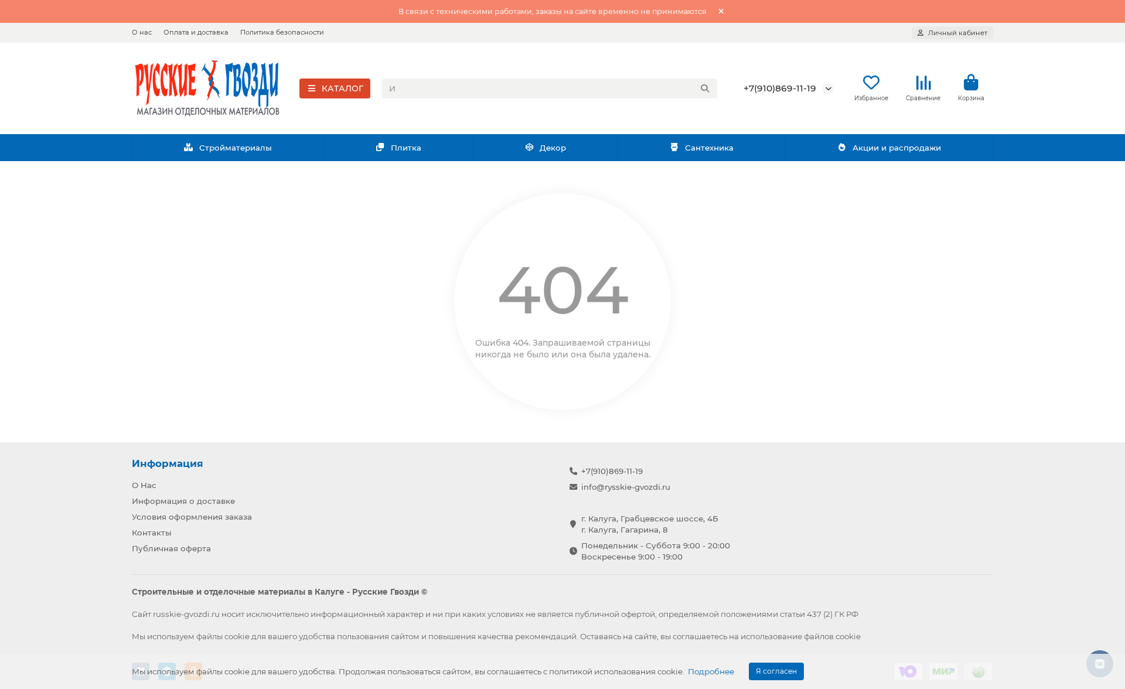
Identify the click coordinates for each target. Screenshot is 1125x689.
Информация (167, 463)
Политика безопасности (282, 32)
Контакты (152, 532)
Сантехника (709, 147)
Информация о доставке (183, 501)
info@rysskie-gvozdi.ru (625, 487)
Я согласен (776, 671)
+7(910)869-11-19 (780, 88)
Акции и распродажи (897, 147)
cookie (237, 636)
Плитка (406, 147)
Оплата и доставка (196, 32)
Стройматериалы (235, 147)
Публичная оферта (171, 548)
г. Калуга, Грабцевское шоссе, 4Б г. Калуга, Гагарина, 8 (649, 524)
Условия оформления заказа (192, 516)
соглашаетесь (700, 636)
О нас (142, 32)
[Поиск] (705, 88)
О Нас (144, 485)
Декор (553, 147)
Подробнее (711, 671)
